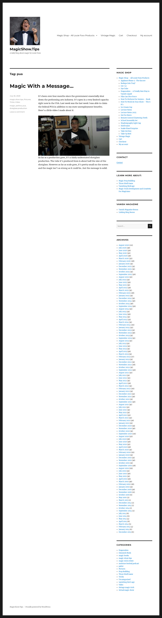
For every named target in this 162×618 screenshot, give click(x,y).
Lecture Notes (126, 110)
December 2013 (125, 532)
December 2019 (125, 458)
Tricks (12, 102)
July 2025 (122, 280)
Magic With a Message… (42, 86)
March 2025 (123, 290)
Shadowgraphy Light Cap (131, 123)
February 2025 (124, 293)
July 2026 (122, 248)
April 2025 (123, 288)
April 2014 (123, 521)
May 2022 (123, 381)
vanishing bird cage (127, 582)
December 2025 (125, 266)
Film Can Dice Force (129, 96)
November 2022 (125, 365)
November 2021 (125, 397)
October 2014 (124, 508)
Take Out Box (126, 131)
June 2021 (123, 410)
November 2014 (125, 505)
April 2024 (123, 319)
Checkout (132, 35)
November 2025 (125, 269)
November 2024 (125, 301)
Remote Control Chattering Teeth (134, 118)
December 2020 (125, 426)
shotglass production (18, 108)
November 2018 (125, 492)
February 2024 (124, 325)
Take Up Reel (126, 134)
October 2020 (124, 431)
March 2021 (123, 418)
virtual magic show (126, 590)
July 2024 (122, 312)
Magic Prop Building (127, 181)
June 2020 (123, 442)
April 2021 (123, 415)
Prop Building (124, 571)
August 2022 (124, 373)
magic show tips (16, 99)
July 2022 (122, 375)
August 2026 (124, 245)
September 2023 (125, 338)
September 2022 (125, 370)
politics (19, 106)
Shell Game (125, 126)
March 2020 (123, 450)
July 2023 (122, 343)
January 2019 (124, 487)
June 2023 (123, 346)
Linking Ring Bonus (127, 212)
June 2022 (123, 378)
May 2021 (122, 412)
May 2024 (123, 317)
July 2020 (122, 439)
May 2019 (122, 476)
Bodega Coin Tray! (128, 83)
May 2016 (122, 497)
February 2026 (124, 261)
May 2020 (123, 444)
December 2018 (125, 489)
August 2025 (124, 277)
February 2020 (124, 452)
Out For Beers (126, 115)
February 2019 (124, 484)
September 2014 (125, 511)
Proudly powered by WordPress (37, 607)
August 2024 (124, 309)
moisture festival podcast (129, 563)
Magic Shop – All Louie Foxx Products (75, 35)
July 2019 (122, 471)
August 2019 (124, 468)
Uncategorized (124, 579)
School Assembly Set (129, 120)
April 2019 (123, 479)
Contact (120, 163)
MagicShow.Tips (24, 49)
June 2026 (123, 250)
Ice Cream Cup (126, 107)
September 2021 (125, 402)
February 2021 (124, 420)
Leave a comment (17, 112)
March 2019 (123, 482)
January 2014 (124, 529)
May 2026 (123, 253)
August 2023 (124, 341)
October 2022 (124, 367)
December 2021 (125, 394)
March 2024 (123, 322)
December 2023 (125, 330)
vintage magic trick (126, 587)
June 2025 (123, 282)
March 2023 (123, 354)
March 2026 (124, 258)
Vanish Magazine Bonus (128, 210)
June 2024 (123, 314)
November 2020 (125, 428)
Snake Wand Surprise (129, 128)
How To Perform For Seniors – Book (135, 99)
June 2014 (123, 516)
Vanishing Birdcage (127, 186)
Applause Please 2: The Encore (133, 81)
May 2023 (122, 349)
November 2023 (125, 333)
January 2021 (124, 423)
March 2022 (123, 386)
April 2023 (123, 351)
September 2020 (125, 434)
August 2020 (124, 436)
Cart (121, 35)
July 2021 (122, 407)
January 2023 (124, 359)
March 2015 (123, 500)
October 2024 (124, 304)
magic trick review (126, 561)
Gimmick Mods (125, 553)
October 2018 (124, 495)
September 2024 (125, 306)
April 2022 (123, 383)
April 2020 (123, 447)
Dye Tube (124, 89)
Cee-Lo (124, 86)
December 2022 (125, 362)
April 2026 (123, 256)
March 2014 (123, 524)
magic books (124, 556)
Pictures (27, 99)
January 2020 (124, 455)
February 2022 (124, 389)
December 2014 (125, 503)
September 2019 (125, 466)
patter (121, 566)
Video (17, 102)
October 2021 (124, 399)
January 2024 (124, 327)
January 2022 (124, 391)
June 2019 (123, 474)
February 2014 (124, 527)
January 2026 (124, 264)
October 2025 (124, 272)
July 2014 (122, 513)
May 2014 (122, 519)
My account (146, 35)
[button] (74, 135)
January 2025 (124, 296)
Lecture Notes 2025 (128, 112)
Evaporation (123, 550)
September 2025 (125, 274)
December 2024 (125, 298)
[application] (73, 136)
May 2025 (123, 285)
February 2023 (124, 357)
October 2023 (124, 335)
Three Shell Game (126, 183)
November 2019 (125, 460)
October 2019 (124, 463)
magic (12, 106)
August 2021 (124, 404)
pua (24, 106)
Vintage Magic (108, 35)
